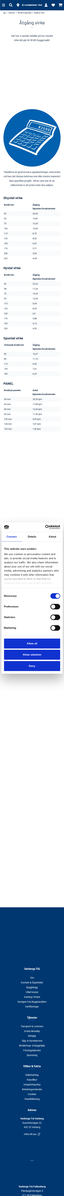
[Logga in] (46, 5)
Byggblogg (32, 987)
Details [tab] (32, 536)
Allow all (32, 643)
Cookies (32, 1094)
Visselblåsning (32, 1099)
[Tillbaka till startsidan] (32, 5)
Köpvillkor (32, 1079)
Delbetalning (32, 1075)
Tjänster (32, 1017)
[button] (18, 5)
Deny (32, 665)
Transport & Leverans (32, 1026)
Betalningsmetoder (32, 1089)
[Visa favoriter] (53, 5)
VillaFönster (32, 992)
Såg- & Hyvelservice (32, 1040)
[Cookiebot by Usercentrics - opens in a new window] (45, 527)
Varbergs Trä (32, 968)
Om (32, 977)
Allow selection (32, 654)
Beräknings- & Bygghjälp (32, 1045)
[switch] (55, 606)
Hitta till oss (30, 1134)
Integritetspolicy (32, 1084)
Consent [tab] (11, 536)
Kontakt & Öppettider (32, 982)
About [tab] (52, 536)
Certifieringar (32, 1006)
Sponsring (32, 1055)
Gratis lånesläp (32, 1031)
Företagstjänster (32, 1050)
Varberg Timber (32, 997)
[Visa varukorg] (60, 5)
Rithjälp (32, 1036)
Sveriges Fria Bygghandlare (32, 1001)
